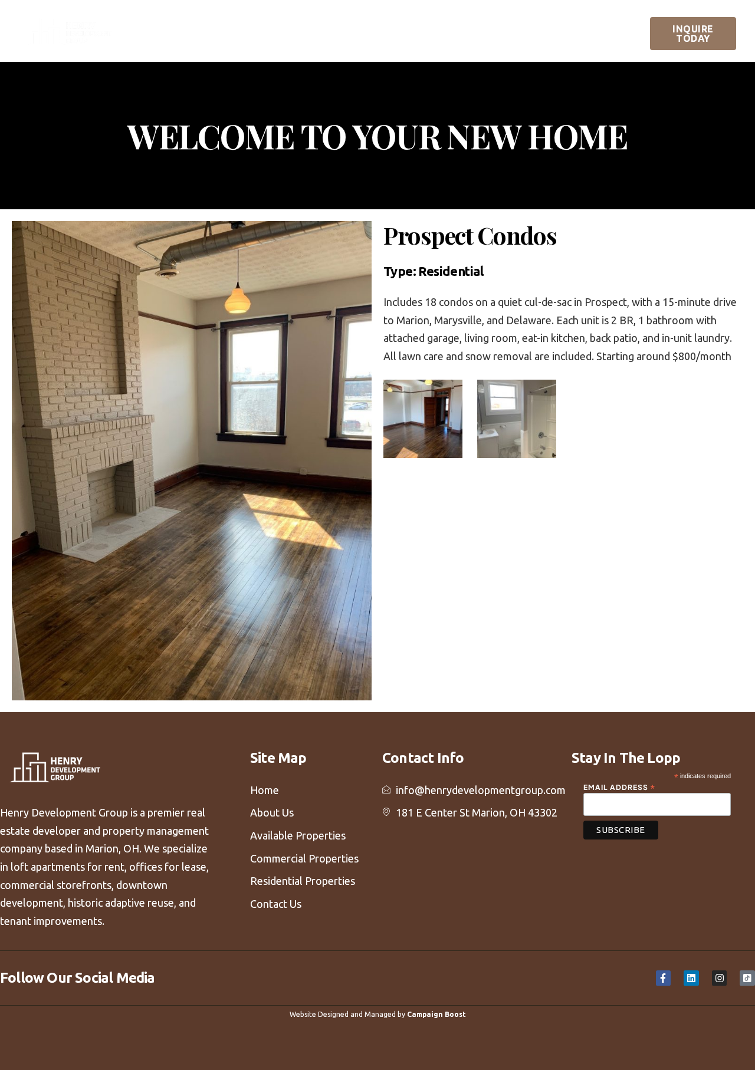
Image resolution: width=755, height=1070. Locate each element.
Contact (587, 49)
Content (573, 30)
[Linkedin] (691, 978)
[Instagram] (719, 978)
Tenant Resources (506, 49)
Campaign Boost (436, 1014)
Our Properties (405, 30)
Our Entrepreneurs (503, 30)
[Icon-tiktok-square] (747, 978)
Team (237, 30)
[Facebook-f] (663, 978)
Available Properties (304, 30)
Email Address (619, 786)
